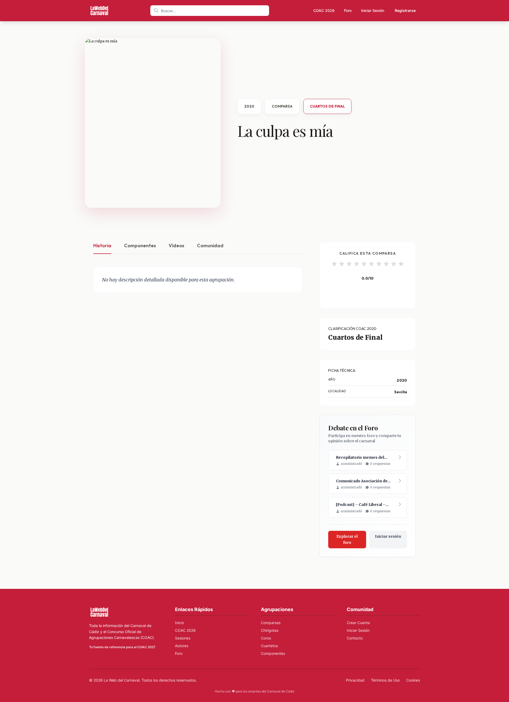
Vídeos (176, 245)
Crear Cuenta (358, 622)
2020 (249, 106)
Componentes (140, 245)
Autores (181, 645)
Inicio (179, 622)
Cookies (413, 680)
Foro (348, 10)
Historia (102, 245)
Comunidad (210, 245)
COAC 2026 (324, 10)
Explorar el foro (347, 539)
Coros (266, 638)
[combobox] (209, 10)
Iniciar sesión (388, 536)
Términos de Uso (385, 680)
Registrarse (405, 10)
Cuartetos (269, 645)
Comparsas (270, 622)
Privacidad (355, 680)
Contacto (355, 638)
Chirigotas (269, 630)
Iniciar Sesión (372, 10)
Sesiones (182, 638)
